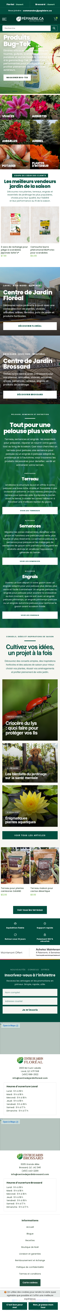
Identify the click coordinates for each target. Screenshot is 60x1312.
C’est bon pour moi (14, 1306)
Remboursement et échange (30, 1260)
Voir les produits (16, 77)
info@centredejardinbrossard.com (30, 1174)
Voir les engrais (30, 615)
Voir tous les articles (30, 835)
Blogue (30, 1233)
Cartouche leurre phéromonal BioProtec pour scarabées (42, 249)
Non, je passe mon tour (43, 1306)
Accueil (30, 1227)
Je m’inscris (30, 1009)
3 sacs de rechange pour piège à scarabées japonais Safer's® (14, 249)
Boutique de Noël (30, 1247)
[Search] (54, 28)
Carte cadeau (30, 1282)
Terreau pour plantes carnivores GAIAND (12, 890)
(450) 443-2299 (30, 1170)
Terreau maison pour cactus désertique (41, 890)
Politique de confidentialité (30, 1267)
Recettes (30, 1240)
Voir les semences (30, 561)
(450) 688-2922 (30, 1074)
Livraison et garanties (30, 1253)
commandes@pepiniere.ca (37, 11)
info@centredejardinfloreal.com (30, 1078)
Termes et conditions (30, 1273)
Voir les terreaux (30, 510)
